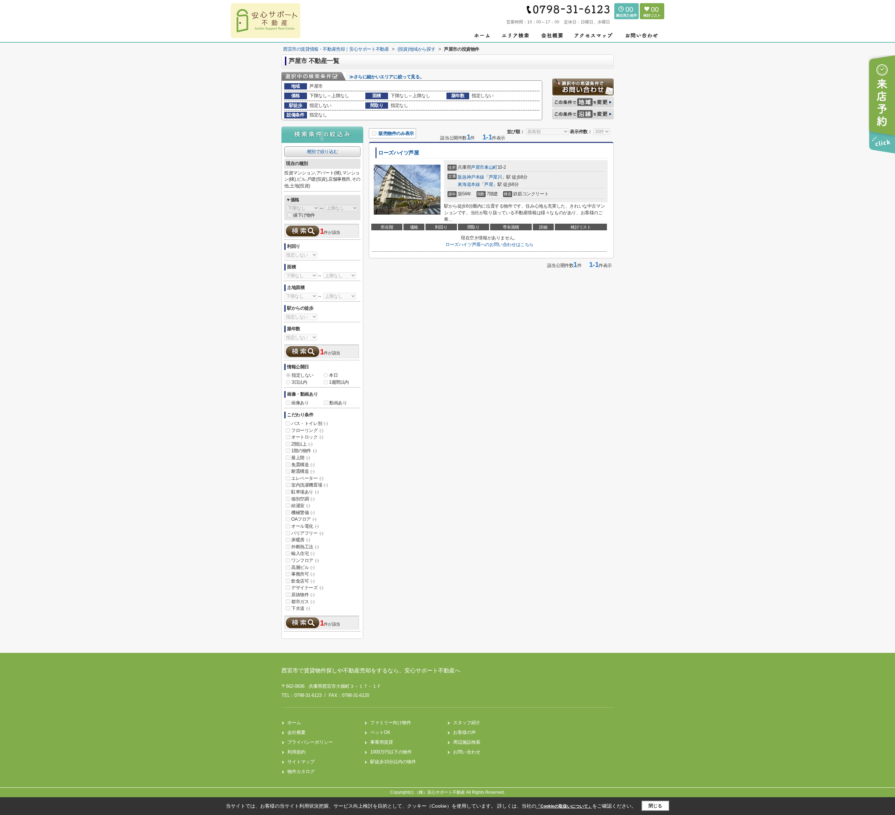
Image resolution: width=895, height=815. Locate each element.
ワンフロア (305, 560)
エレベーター (307, 478)
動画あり (338, 402)
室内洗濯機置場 (309, 485)
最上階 (300, 457)
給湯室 (300, 505)
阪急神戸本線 (471, 177)
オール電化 (305, 526)
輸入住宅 (302, 553)
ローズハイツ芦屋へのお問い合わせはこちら (489, 244)
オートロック (307, 437)
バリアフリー (307, 533)
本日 (333, 375)
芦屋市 (477, 167)
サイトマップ (301, 761)
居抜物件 (302, 594)
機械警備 (302, 512)
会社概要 (296, 732)
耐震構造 (302, 471)
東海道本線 (469, 184)
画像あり (300, 402)
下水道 (300, 608)
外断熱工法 (305, 546)
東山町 (490, 167)
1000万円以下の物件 (391, 752)
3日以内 (299, 382)
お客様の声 (464, 732)
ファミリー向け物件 (390, 722)
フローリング (307, 430)
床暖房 (300, 539)
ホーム (294, 722)
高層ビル (302, 567)
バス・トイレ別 (309, 423)
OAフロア (303, 519)
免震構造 (302, 464)
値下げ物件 (304, 215)
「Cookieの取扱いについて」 (564, 806)
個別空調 (302, 499)
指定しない (303, 375)
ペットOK (380, 732)
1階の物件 (304, 450)
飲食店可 (302, 581)
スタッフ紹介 (466, 722)
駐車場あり (305, 492)
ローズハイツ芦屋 (398, 153)
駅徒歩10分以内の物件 (393, 761)
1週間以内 (339, 382)
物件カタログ (301, 771)
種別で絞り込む (322, 151)
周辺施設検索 (466, 742)
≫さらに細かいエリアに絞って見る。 (386, 76)
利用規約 (296, 752)
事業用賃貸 (381, 742)
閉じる (655, 805)
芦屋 (488, 184)
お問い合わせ (466, 752)
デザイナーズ (307, 587)
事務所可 (302, 574)
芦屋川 (495, 177)
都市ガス (302, 601)
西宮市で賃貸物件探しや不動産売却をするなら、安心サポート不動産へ (370, 670)
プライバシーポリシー (310, 742)
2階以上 (301, 444)
